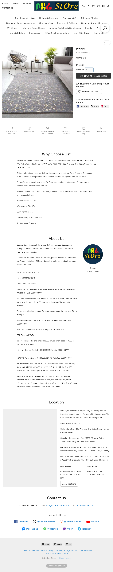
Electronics (34, 33)
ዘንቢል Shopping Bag (84, 132)
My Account (29, 131)
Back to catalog (83, 53)
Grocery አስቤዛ (46, 23)
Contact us (7, 7)
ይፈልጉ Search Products (11, 132)
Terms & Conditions (30, 551)
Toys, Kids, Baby (81, 33)
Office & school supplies (57, 33)
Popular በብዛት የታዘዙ (25, 18)
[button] (89, 91)
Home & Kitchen (17, 33)
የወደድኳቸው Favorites (65, 132)
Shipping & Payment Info (66, 551)
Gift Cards (101, 131)
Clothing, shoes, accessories (20, 23)
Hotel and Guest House (33, 28)
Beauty (88, 28)
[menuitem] (105, 43)
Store (5, 3)
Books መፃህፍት (70, 18)
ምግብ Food (12, 28)
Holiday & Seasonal (48, 18)
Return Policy (86, 551)
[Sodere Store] (56, 6)
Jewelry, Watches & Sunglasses (65, 28)
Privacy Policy (47, 551)
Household (98, 33)
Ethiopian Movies (89, 18)
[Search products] (105, 28)
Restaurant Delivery (67, 23)
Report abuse (65, 558)
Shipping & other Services (94, 23)
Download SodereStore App (57, 553)
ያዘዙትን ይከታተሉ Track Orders (47, 132)
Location (27, 3)
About (15, 3)
